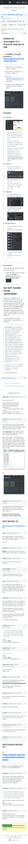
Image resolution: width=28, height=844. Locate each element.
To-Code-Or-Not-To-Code (9, 724)
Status (15, 835)
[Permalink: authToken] (4, 117)
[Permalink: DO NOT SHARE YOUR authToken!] (3, 291)
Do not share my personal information (14, 838)
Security (11, 835)
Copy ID (12, 170)
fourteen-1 (5, 712)
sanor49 (5, 810)
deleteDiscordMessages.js (13, 78)
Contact (10, 836)
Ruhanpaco (5, 773)
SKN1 (4, 533)
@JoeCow (8, 431)
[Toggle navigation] (2, 2)
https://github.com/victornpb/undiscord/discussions (13, 757)
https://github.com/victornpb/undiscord (14, 60)
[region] (14, 205)
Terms (3, 835)
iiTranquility (6, 788)
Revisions (12, 24)
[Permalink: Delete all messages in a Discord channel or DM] (3, 43)
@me (9, 640)
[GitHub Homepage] (10, 840)
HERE (19, 515)
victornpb (4, 14)
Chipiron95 (5, 396)
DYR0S (4, 558)
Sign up (24, 2)
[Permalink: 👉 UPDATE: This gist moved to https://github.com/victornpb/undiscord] (3, 57)
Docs (25, 835)
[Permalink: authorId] (4, 164)
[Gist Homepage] (10, 2)
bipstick (5, 676)
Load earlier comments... (14, 393)
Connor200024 (6, 569)
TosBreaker (5, 597)
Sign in (18, 2)
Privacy (7, 835)
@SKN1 (4, 551)
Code (4, 24)
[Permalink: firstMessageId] (4, 223)
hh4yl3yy (5, 693)
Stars (22, 24)
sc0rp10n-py (6, 625)
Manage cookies (16, 836)
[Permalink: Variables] (3, 113)
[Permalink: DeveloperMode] (3, 265)
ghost (4, 581)
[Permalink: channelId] (4, 192)
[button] (20, 21)
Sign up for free (7, 825)
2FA (22, 313)
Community (20, 835)
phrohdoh (5, 547)
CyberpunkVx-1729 (7, 664)
